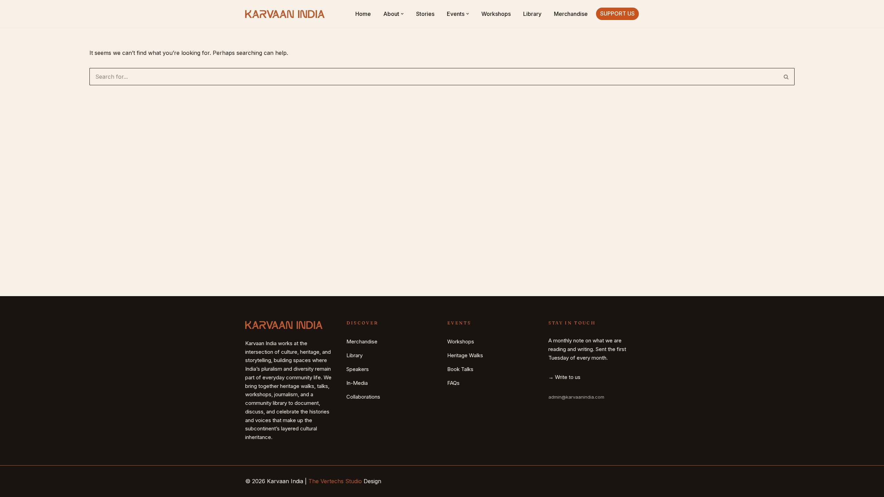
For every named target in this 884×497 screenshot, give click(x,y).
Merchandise (571, 13)
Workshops (496, 13)
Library (532, 13)
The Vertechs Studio (335, 481)
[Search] (786, 76)
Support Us (617, 13)
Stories (425, 13)
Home (363, 13)
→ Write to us (564, 377)
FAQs (453, 383)
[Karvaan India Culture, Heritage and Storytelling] (285, 14)
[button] (402, 13)
